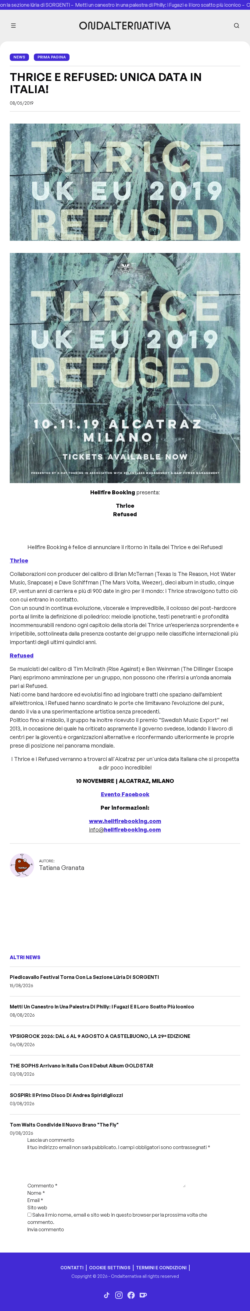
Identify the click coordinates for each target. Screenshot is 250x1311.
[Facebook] (131, 1295)
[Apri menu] (13, 25)
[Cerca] (236, 25)
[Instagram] (119, 1295)
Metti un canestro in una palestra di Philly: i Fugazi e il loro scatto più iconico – (139, 5)
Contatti (72, 1267)
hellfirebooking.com (132, 829)
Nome (36, 1193)
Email (35, 1200)
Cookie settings (109, 1267)
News (19, 57)
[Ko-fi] (143, 1295)
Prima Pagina (52, 57)
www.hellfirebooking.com (125, 821)
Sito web (37, 1207)
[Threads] (106, 1295)
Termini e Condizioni (161, 1267)
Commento (42, 1186)
